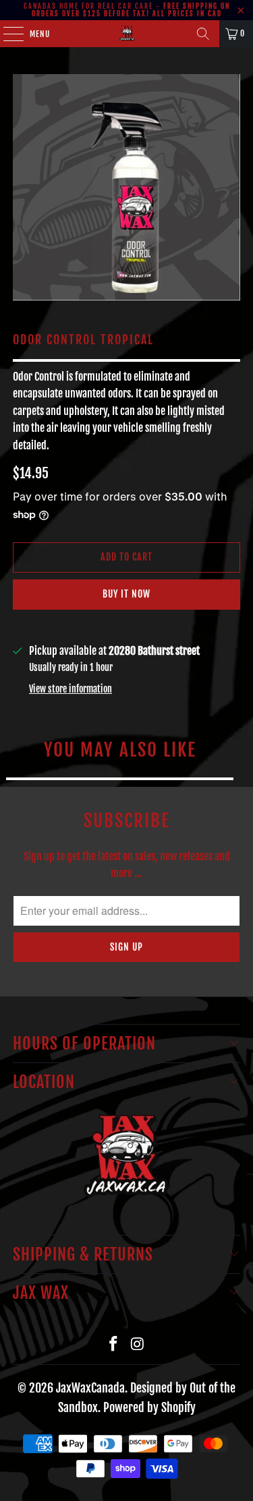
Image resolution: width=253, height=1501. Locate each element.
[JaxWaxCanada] (126, 33)
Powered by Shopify (149, 1407)
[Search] (203, 33)
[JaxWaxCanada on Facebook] (114, 1344)
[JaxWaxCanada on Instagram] (138, 1344)
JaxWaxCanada (90, 1387)
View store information (70, 689)
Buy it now (126, 594)
